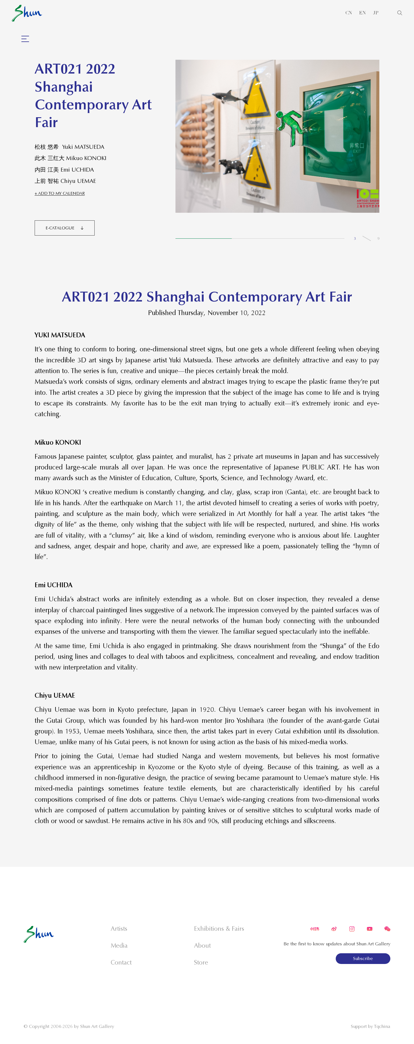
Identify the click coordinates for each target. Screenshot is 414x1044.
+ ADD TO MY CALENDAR (60, 193)
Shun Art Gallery (97, 1026)
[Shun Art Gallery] (27, 13)
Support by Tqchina (370, 1026)
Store (201, 963)
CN (348, 13)
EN (362, 13)
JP (376, 13)
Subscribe (363, 958)
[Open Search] (399, 13)
